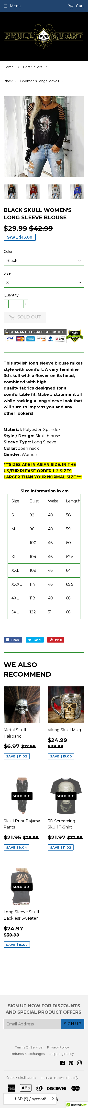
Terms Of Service (29, 1047)
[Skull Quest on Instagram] (79, 1063)
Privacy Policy (58, 1047)
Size (7, 273)
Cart (79, 6)
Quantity (11, 295)
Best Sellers (32, 67)
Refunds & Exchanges (28, 1054)
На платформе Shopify (59, 1078)
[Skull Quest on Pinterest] (71, 1063)
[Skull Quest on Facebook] (62, 1063)
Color (8, 251)
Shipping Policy (61, 1054)
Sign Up (72, 1024)
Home (9, 67)
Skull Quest (27, 1078)
